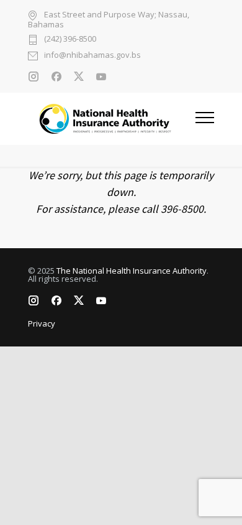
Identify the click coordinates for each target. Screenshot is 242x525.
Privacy (41, 323)
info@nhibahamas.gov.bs (92, 55)
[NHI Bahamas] (111, 119)
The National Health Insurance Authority (131, 270)
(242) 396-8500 (70, 39)
